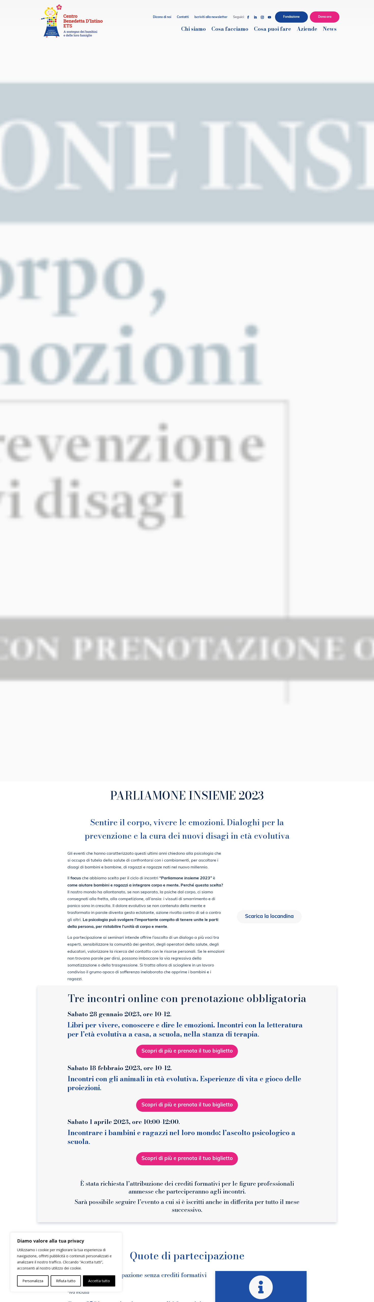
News (330, 30)
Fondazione (291, 17)
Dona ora (324, 17)
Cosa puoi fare (272, 30)
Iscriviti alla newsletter (210, 17)
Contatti (183, 17)
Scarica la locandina (269, 916)
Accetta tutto (99, 1280)
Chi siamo (193, 30)
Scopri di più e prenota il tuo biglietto (187, 1051)
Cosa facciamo (229, 30)
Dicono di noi (162, 17)
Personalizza (32, 1280)
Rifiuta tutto (66, 1280)
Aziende (307, 30)
